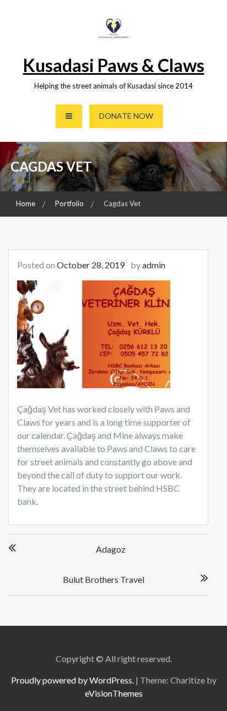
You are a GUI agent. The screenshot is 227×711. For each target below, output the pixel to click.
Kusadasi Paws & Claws (113, 65)
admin (153, 265)
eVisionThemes (114, 693)
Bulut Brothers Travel (103, 579)
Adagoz (111, 549)
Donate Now (126, 115)
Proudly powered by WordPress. (72, 680)
